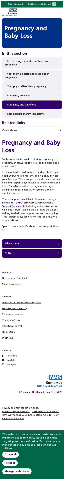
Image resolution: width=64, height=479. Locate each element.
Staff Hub (8, 337)
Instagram (11, 364)
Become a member (12, 314)
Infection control (12, 325)
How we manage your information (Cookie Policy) (30, 414)
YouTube (11, 360)
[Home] (9, 12)
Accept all (10, 454)
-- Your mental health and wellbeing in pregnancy (27, 75)
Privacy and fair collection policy (20, 407)
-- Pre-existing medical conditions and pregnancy (27, 63)
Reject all (10, 462)
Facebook (11, 355)
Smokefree (8, 331)
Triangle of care (11, 320)
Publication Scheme (13, 418)
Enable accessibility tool (39, 4)
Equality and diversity (14, 308)
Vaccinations (9, 130)
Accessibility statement (16, 411)
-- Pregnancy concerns (18, 95)
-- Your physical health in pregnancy (25, 86)
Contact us (7, 272)
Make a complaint (12, 284)
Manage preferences (17, 471)
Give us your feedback (14, 278)
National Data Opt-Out (45, 411)
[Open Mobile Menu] (59, 12)
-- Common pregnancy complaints (25, 113)
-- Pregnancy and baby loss (20, 104)
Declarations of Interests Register (21, 302)
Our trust (6, 297)
